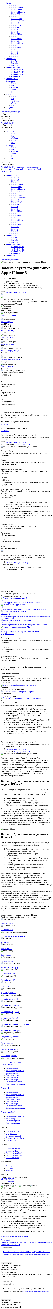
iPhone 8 (14, 32)
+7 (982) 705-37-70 (8, 123)
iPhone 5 (14, 56)
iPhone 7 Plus (16, 39)
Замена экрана (7, 322)
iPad (11, 59)
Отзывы (9, 1168)
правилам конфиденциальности (35, 1254)
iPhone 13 (15, 180)
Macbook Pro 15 (17, 72)
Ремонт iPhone (7, 1064)
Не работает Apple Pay (10, 1012)
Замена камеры (7, 344)
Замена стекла (7, 337)
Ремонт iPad (6, 1088)
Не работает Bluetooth (10, 1005)
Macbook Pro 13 (17, 70)
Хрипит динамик (8, 993)
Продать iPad (11, 1134)
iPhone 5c (15, 54)
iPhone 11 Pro (16, 19)
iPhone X (14, 30)
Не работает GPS (8, 974)
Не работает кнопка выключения (15, 1024)
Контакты (10, 1170)
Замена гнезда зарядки (10, 359)
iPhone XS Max (17, 25)
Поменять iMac (12, 1158)
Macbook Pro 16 (17, 74)
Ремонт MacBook (8, 1112)
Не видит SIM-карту (9, 967)
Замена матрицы (13, 1121)
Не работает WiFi (8, 980)
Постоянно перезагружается (13, 936)
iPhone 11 (15, 16)
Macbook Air (16, 76)
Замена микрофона (9, 330)
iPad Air (14, 61)
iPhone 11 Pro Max (18, 21)
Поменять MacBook (14, 1153)
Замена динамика (8, 315)
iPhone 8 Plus (16, 34)
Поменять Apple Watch (15, 1155)
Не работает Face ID (9, 1018)
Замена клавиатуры (14, 1123)
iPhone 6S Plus (17, 43)
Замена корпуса (7, 366)
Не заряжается (7, 1043)
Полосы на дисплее (9, 1056)
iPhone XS (15, 23)
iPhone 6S (15, 41)
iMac (13, 92)
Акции (9, 158)
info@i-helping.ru (8, 1181)
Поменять (10, 131)
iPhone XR (15, 27)
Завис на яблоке (7, 923)
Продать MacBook (13, 1136)
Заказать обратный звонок (28, 167)
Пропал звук (6, 986)
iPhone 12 (15, 5)
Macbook (13, 67)
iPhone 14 (15, 178)
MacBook (15, 87)
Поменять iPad (12, 1151)
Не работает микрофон (10, 999)
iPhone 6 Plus (16, 47)
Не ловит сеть (7, 961)
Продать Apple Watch (15, 1138)
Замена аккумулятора (10, 350)
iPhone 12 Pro (16, 10)
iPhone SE (15, 50)
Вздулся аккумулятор (10, 1037)
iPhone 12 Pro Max (18, 12)
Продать (9, 145)
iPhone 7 (14, 36)
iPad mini (14, 63)
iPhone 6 (14, 45)
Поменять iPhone (13, 1149)
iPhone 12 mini (17, 7)
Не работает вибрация (10, 1030)
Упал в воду (6, 955)
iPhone (12, 3)
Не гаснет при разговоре (11, 1062)
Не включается (7, 930)
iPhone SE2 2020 (18, 14)
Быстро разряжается (9, 1049)
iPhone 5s (14, 52)
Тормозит (5, 942)
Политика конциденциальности (14, 1236)
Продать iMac (11, 1140)
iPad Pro (14, 65)
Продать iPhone (12, 1131)
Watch (12, 79)
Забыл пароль (6, 949)
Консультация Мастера (10, 112)
